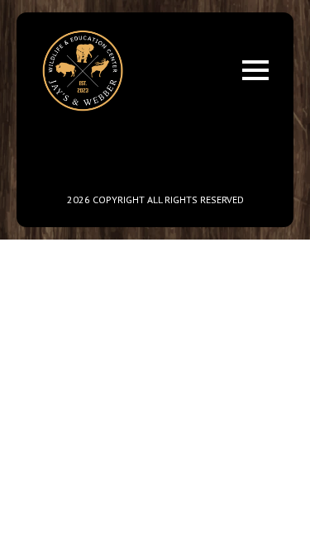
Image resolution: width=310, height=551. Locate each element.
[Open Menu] (255, 70)
